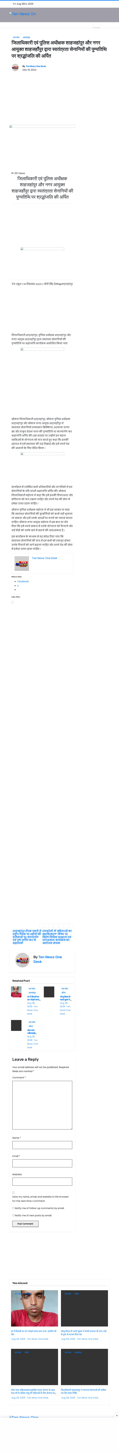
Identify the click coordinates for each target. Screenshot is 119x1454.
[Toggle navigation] (96, 25)
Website (17, 1174)
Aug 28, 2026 (18, 1339)
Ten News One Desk (36, 66)
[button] (102, 25)
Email (16, 1156)
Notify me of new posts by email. (33, 1215)
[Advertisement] (59, 96)
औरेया (64, 993)
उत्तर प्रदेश (16, 37)
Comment (19, 1077)
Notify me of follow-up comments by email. (39, 1208)
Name (16, 1138)
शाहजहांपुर (26, 37)
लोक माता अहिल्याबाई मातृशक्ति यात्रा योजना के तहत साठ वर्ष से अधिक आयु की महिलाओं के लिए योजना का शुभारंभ (33, 1393)
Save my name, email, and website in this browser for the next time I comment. (40, 1198)
